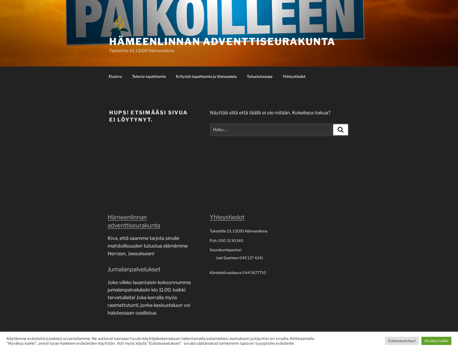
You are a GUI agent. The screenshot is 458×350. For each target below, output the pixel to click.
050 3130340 (230, 240)
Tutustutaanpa (259, 76)
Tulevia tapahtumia (149, 76)
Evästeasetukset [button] (402, 341)
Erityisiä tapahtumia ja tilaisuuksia (206, 76)
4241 (258, 257)
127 (251, 257)
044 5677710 (254, 272)
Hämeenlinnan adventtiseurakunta (222, 41)
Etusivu (115, 76)
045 (243, 257)
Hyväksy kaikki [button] (436, 341)
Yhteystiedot (294, 76)
